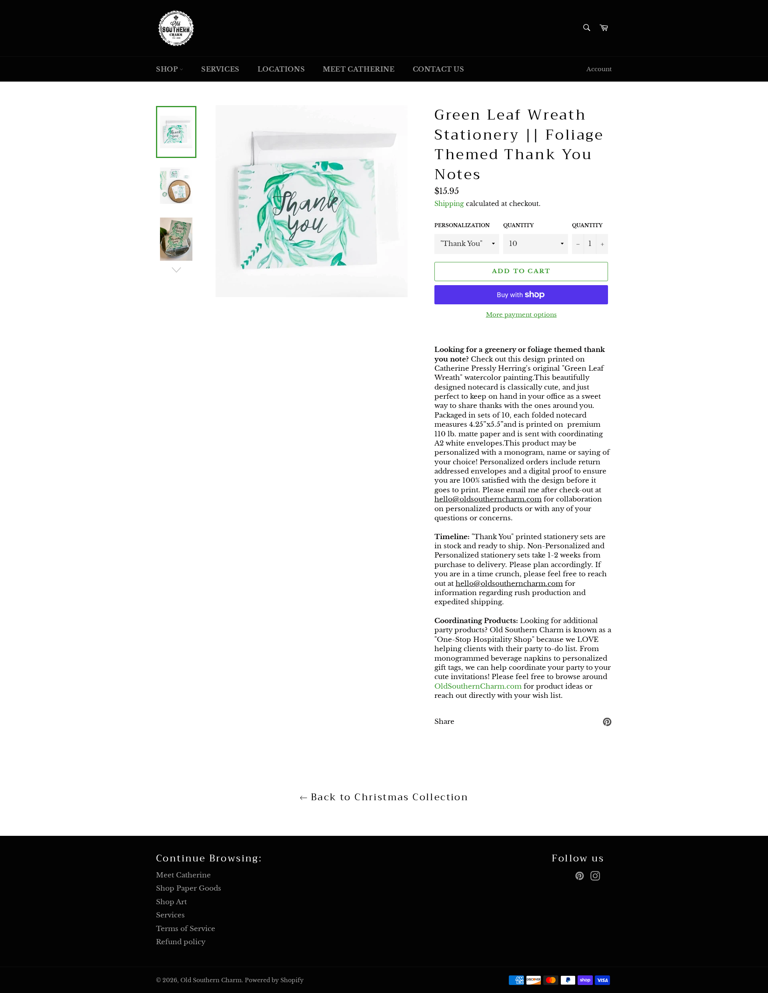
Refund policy (181, 942)
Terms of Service (185, 929)
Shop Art (171, 902)
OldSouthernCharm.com (478, 686)
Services (220, 69)
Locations (281, 69)
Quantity (518, 225)
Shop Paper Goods (188, 888)
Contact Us (438, 69)
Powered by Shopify (274, 980)
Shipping (449, 204)
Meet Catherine (358, 69)
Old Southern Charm (211, 980)
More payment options (521, 314)
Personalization (462, 225)
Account (599, 69)
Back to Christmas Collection (388, 797)
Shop (168, 69)
